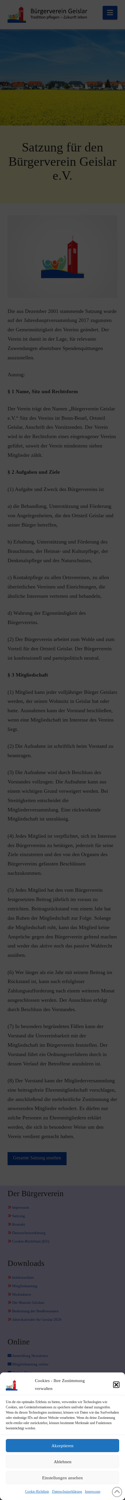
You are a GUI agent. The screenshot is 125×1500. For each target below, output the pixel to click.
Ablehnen (63, 1461)
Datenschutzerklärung (67, 1491)
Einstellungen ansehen (62, 1477)
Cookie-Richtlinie (37, 1491)
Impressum (92, 1491)
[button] (116, 1385)
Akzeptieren (62, 1445)
